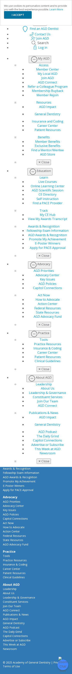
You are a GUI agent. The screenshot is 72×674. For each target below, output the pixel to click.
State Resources (47, 312)
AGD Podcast (47, 432)
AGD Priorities (44, 271)
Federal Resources (47, 308)
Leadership (44, 384)
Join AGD (47, 78)
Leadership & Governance (47, 393)
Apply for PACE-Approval (47, 248)
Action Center (47, 304)
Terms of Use (11, 666)
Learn (44, 177)
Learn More (56, 9)
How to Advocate (48, 299)
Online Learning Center (48, 186)
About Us (47, 388)
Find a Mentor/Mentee (47, 150)
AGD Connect (47, 82)
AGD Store (47, 154)
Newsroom (47, 453)
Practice (9, 551)
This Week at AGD (47, 449)
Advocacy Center (47, 275)
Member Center (47, 69)
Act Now (44, 295)
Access (43, 65)
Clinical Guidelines (47, 361)
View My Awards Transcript (47, 219)
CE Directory (47, 194)
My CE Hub (47, 215)
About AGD (11, 584)
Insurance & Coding (47, 348)
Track (44, 210)
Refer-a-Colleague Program (48, 86)
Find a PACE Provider (47, 203)
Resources (43, 102)
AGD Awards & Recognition (47, 235)
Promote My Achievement (47, 239)
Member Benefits (47, 141)
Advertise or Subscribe (47, 445)
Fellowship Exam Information (48, 230)
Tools (44, 340)
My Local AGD (47, 74)
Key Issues (47, 279)
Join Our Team (47, 401)
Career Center (47, 126)
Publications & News (43, 413)
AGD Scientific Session (47, 190)
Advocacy (10, 497)
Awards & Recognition (44, 226)
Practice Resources (47, 344)
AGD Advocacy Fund (48, 316)
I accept (18, 15)
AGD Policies (47, 284)
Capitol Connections (47, 288)
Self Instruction (47, 199)
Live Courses (47, 182)
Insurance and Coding (47, 121)
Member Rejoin (47, 95)
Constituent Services (47, 397)
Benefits (44, 137)
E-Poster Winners (47, 243)
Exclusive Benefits (47, 146)
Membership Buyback (47, 91)
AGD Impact (47, 107)
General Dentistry (47, 114)
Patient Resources (48, 130)
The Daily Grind (47, 436)
